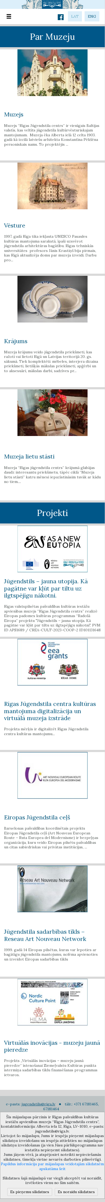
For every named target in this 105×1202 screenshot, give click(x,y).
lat (75, 16)
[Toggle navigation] (9, 16)
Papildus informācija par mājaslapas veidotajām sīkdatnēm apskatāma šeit (52, 1166)
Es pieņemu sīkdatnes (29, 1191)
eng (92, 16)
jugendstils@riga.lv (38, 1104)
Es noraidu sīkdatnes (76, 1191)
